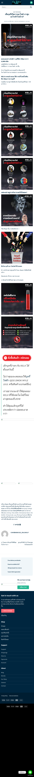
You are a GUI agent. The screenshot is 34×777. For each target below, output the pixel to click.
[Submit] (30, 7)
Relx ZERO (15, 513)
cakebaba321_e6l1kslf (24, 21)
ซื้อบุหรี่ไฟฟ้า (18, 508)
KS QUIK (24, 508)
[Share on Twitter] (16, 525)
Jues (15, 515)
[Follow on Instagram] (2, 615)
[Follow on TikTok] (4, 615)
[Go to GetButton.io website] (30, 775)
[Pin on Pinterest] (18, 525)
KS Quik (8, 515)
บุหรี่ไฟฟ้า (14, 504)
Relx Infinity (7, 513)
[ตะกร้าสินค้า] (31, 2)
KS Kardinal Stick (24, 513)
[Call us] (6, 615)
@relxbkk (15, 519)
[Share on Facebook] (14, 525)
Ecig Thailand (23, 515)
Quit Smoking (17, 12)
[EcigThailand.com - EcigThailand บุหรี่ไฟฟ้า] (16, 2)
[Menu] (2, 3)
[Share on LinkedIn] (20, 525)
